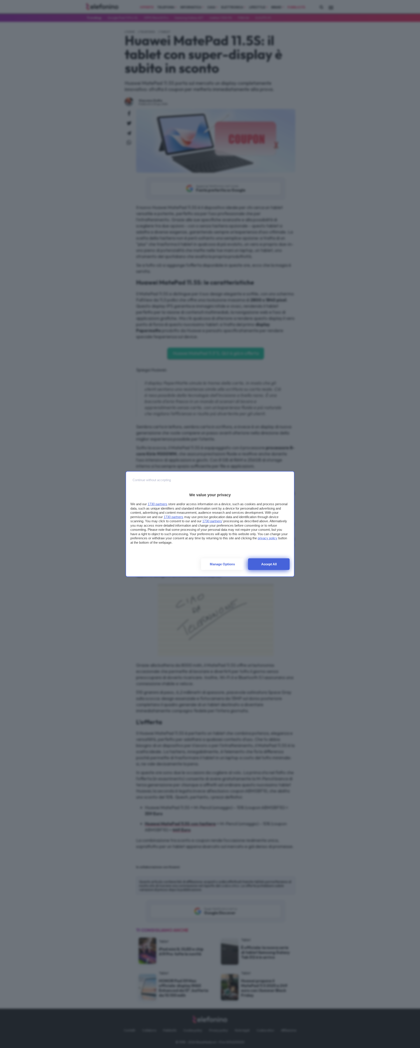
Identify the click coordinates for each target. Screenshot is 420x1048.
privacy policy (267, 538)
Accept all (269, 564)
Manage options (222, 564)
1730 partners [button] (157, 504)
